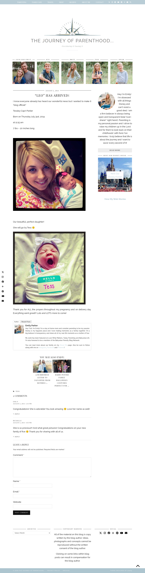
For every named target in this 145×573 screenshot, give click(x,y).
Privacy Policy (53, 570)
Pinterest (61, 347)
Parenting (21, 2)
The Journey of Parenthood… (32, 570)
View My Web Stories (115, 199)
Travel (50, 2)
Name (16, 481)
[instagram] (105, 532)
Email (16, 491)
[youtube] (121, 532)
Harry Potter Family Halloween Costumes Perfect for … (62, 380)
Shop (61, 2)
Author (16, 322)
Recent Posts (26, 322)
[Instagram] (112, 2)
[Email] (127, 2)
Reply (17, 414)
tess (18, 391)
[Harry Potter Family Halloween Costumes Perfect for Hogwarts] (61, 366)
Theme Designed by (121, 570)
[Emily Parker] (19, 333)
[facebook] (109, 532)
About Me (86, 2)
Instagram (42, 347)
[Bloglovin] (124, 2)
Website (17, 502)
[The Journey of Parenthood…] (72, 31)
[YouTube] (118, 2)
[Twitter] (109, 2)
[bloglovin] (113, 532)
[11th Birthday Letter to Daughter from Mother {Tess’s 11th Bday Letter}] (42, 366)
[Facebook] (121, 2)
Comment (18, 455)
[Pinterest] (115, 2)
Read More (115, 150)
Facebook (50, 347)
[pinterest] (117, 532)
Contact (99, 2)
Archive (72, 2)
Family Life (37, 2)
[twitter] (100, 532)
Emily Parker (31, 325)
